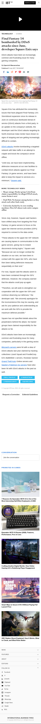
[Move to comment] (28, 72)
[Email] (24, 72)
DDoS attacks (7, 147)
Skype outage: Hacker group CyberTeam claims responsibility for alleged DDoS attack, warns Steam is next (20, 194)
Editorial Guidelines (30, 394)
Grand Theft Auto (9, 361)
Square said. (16, 181)
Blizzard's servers (9, 347)
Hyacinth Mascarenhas (12, 65)
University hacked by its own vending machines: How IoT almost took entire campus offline (20, 208)
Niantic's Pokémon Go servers (14, 365)
